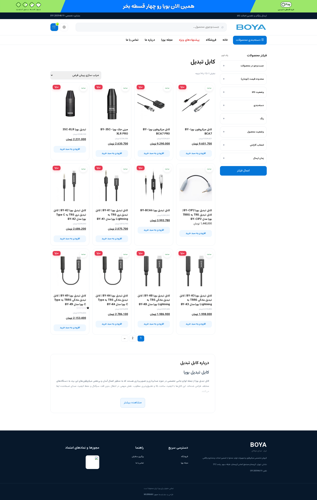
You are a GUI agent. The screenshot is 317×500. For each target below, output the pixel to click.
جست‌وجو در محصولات (252, 66)
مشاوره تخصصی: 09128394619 (65, 15)
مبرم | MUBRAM (151, 494)
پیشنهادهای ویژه (189, 40)
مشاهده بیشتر (133, 402)
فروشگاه (211, 40)
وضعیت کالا (258, 92)
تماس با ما (132, 40)
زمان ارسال (258, 158)
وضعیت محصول (255, 132)
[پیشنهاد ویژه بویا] (158, 6)
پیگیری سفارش (138, 456)
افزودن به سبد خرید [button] (196, 153)
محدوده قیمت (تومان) (252, 79)
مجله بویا (167, 40)
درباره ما (150, 40)
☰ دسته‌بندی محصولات (250, 40)
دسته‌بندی (259, 105)
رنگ (262, 119)
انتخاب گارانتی (257, 145)
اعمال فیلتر (243, 170)
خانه (225, 40)
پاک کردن (224, 55)
